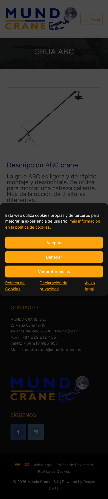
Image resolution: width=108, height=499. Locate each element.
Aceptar (54, 242)
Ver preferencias (54, 271)
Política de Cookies (15, 285)
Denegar (54, 256)
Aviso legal (90, 285)
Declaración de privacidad (53, 285)
